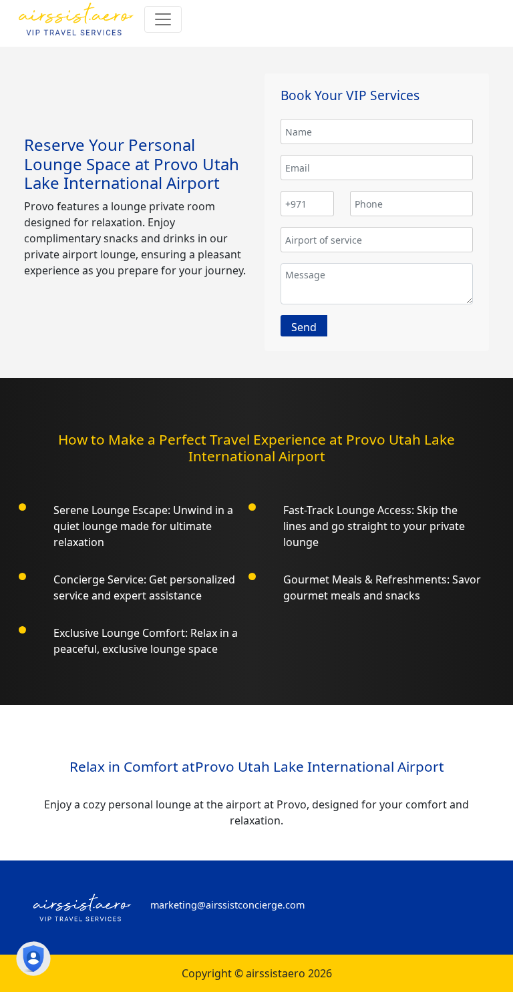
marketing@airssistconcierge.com (227, 905)
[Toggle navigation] (163, 19)
